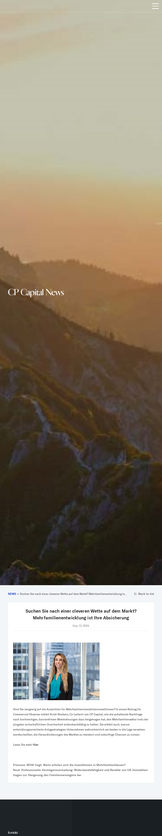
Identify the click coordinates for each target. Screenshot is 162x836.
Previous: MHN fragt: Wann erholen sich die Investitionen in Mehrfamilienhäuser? (69, 765)
